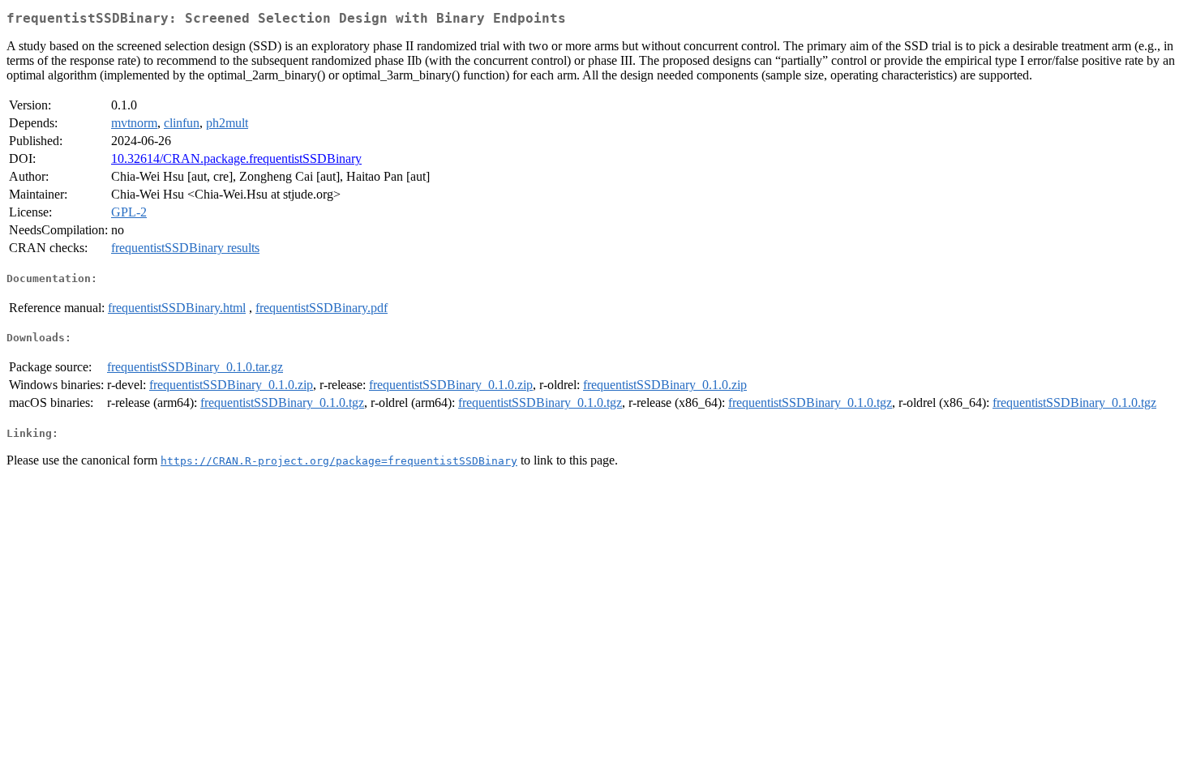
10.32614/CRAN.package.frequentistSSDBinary (236, 158)
